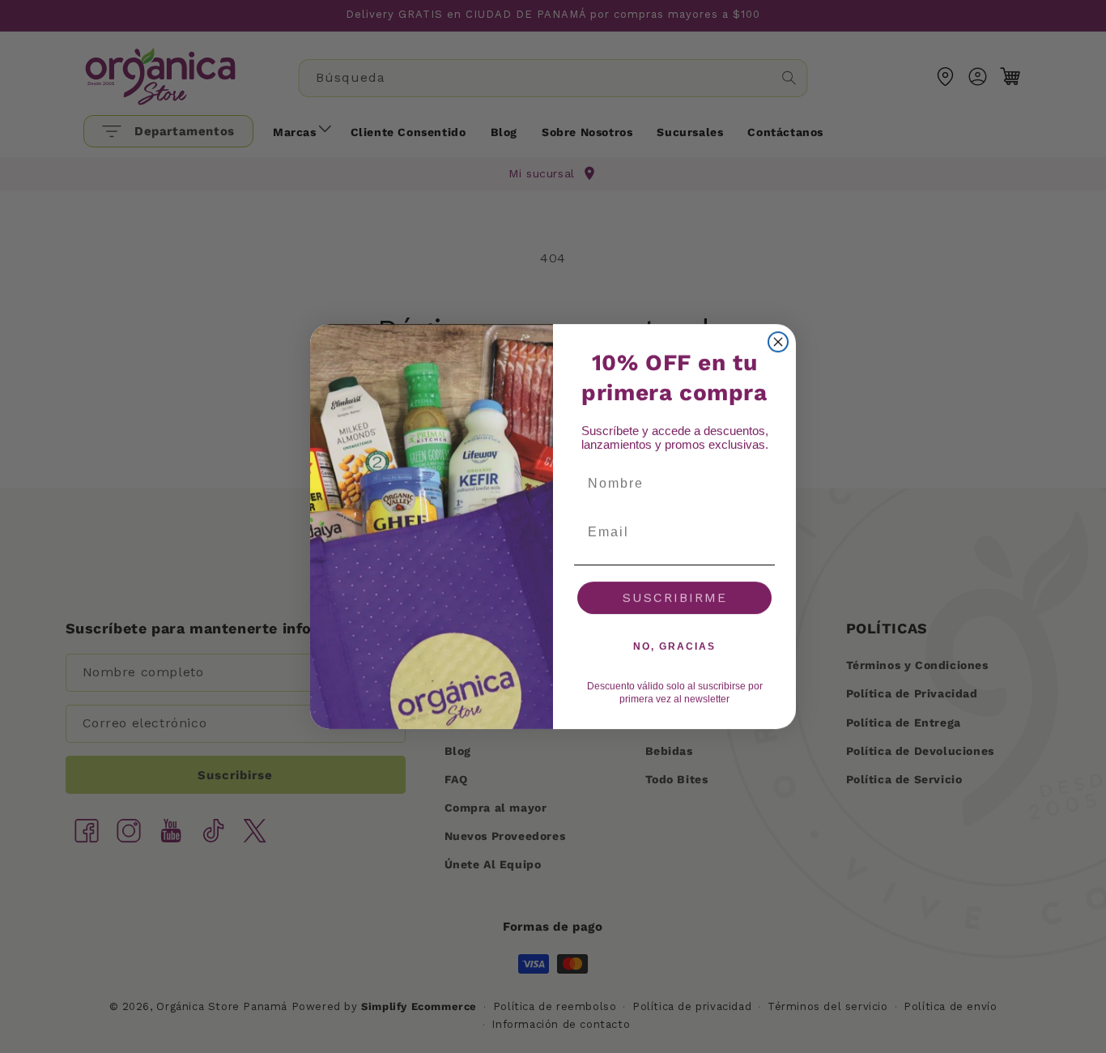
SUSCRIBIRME (675, 597)
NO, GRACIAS (674, 646)
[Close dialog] (778, 342)
